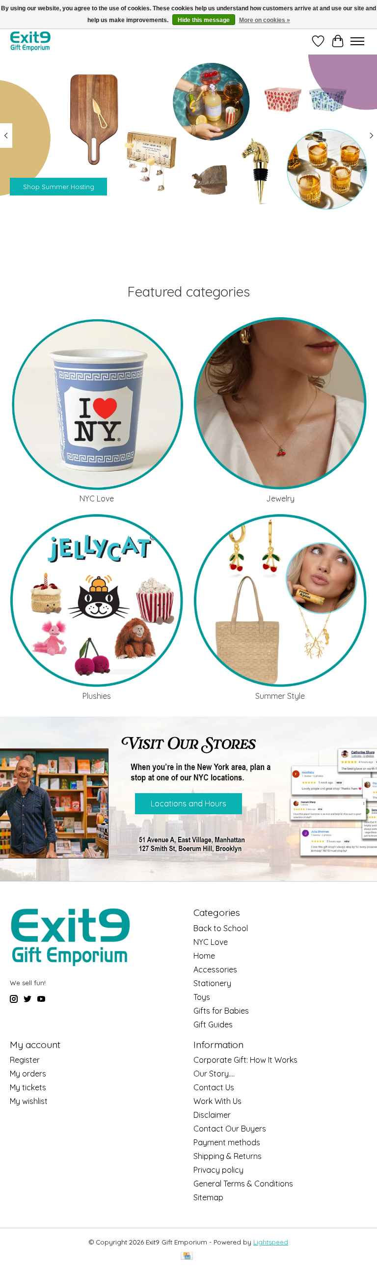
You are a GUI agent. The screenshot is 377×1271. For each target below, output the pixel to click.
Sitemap (208, 1197)
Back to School (220, 928)
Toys (201, 997)
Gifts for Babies (221, 1011)
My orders (28, 1073)
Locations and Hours (188, 803)
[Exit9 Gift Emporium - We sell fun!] (30, 41)
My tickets (28, 1087)
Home (204, 956)
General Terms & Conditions (243, 1183)
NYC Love (97, 498)
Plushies (96, 696)
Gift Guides (213, 1024)
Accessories (215, 969)
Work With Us (217, 1101)
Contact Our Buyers (229, 1128)
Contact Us (213, 1087)
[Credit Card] (187, 1256)
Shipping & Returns (227, 1156)
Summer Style (280, 696)
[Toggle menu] (357, 41)
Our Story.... (214, 1073)
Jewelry (280, 498)
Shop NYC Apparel (52, 186)
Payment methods (226, 1142)
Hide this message (204, 20)
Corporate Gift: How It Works (245, 1060)
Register (25, 1060)
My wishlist (29, 1101)
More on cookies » (264, 20)
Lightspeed (270, 1242)
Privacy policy (218, 1170)
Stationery (212, 983)
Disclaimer (212, 1115)
